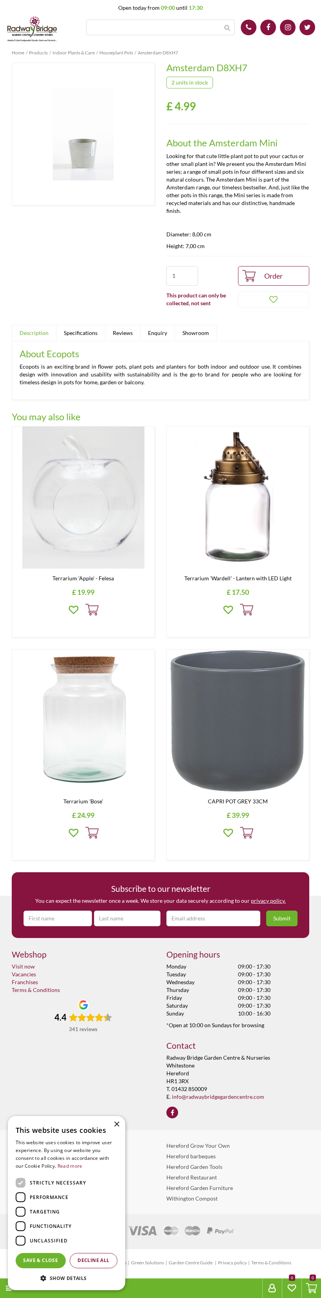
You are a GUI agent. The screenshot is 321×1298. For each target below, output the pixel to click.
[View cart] (311, 1288)
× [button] (116, 1124)
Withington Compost (192, 1198)
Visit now (23, 966)
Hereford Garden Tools (194, 1166)
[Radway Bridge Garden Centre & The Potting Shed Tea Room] (32, 29)
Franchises (25, 982)
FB (268, 27)
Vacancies (24, 974)
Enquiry (157, 332)
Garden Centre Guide (191, 1263)
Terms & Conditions (36, 990)
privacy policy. (268, 900)
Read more (70, 1166)
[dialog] (66, 1203)
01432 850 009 (248, 27)
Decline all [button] (93, 1260)
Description (34, 332)
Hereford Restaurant (191, 1177)
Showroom (195, 332)
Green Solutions (147, 1263)
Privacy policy (232, 1263)
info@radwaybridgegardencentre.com (218, 1096)
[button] (66, 1277)
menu (24, 1288)
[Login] (272, 1288)
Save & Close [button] (40, 1260)
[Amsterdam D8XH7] (83, 134)
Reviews (123, 332)
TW (307, 27)
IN (288, 27)
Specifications (80, 332)
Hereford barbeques (191, 1156)
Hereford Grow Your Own (198, 1145)
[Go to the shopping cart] (311, 1288)
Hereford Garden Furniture (199, 1188)
